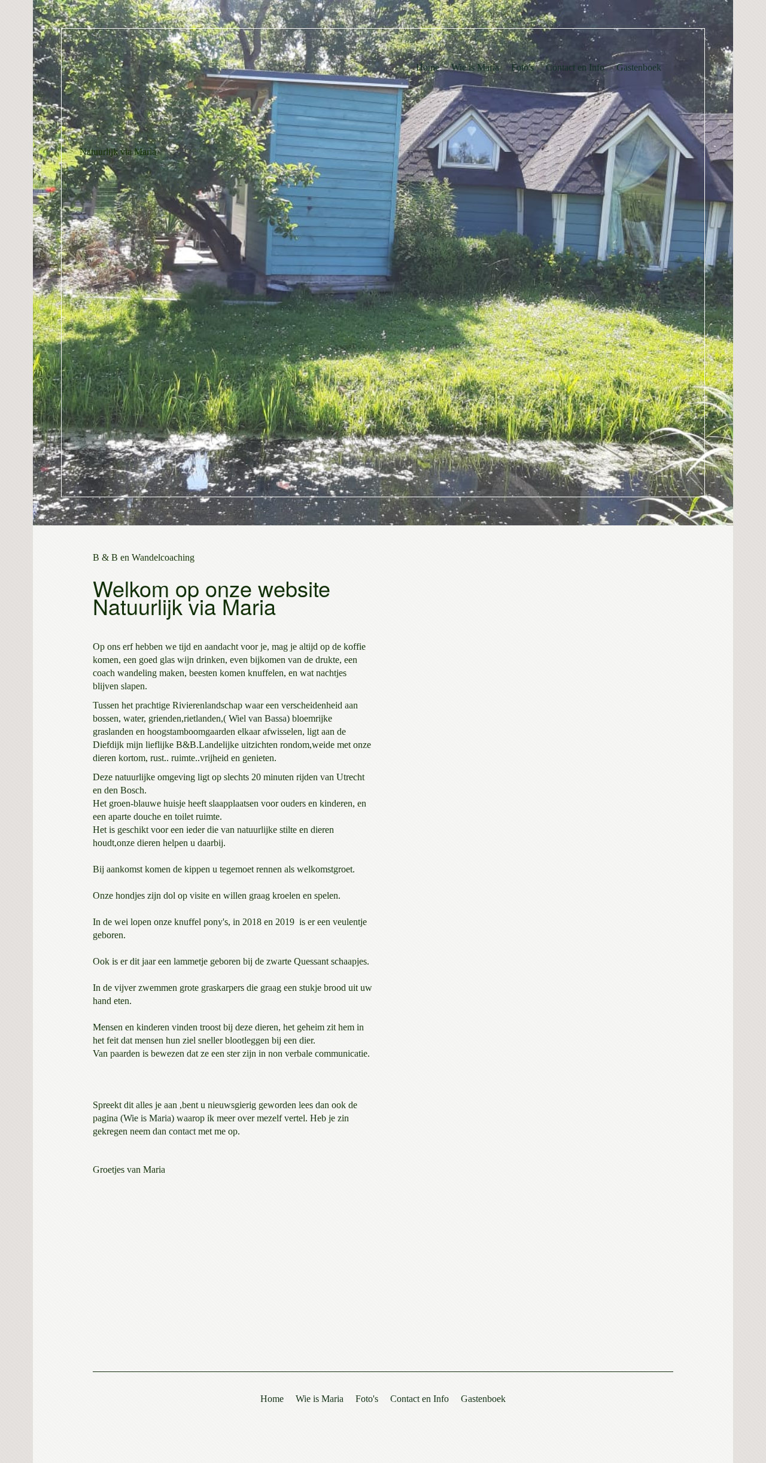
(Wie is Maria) (147, 1118)
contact (182, 1131)
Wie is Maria (475, 67)
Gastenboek (638, 67)
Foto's (522, 67)
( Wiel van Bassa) (256, 718)
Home (427, 67)
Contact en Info (575, 67)
